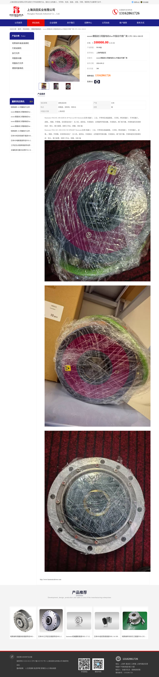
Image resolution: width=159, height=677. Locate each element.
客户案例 (123, 23)
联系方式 (140, 23)
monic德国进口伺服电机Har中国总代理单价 (22, 112)
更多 (31, 101)
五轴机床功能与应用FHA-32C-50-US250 (22, 150)
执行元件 (16, 53)
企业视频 (53, 23)
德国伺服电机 (36, 29)
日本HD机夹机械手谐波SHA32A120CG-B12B (22, 136)
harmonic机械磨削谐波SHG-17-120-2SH (24, 636)
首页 (19, 29)
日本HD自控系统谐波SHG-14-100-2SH (52, 636)
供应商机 (36, 23)
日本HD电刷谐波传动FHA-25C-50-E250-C (22, 140)
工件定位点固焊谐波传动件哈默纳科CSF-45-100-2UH (22, 145)
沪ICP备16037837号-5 (39, 661)
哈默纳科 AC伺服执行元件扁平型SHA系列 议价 (22, 107)
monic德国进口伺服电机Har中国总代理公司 (22, 121)
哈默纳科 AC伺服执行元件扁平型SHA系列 (22, 131)
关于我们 (70, 23)
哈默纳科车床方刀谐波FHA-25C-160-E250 (81, 636)
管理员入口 (45, 668)
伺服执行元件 (17, 63)
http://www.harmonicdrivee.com (50, 579)
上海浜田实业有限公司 (54, 661)
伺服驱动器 (16, 58)
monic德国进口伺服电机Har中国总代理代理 (22, 117)
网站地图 (52, 668)
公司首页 (18, 23)
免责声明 (37, 668)
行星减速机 (16, 48)
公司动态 (105, 23)
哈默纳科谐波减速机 (20, 43)
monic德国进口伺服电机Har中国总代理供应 (22, 126)
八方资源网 (29, 668)
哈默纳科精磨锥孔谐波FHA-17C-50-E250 (108, 636)
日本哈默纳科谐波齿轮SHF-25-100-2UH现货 (138, 636)
